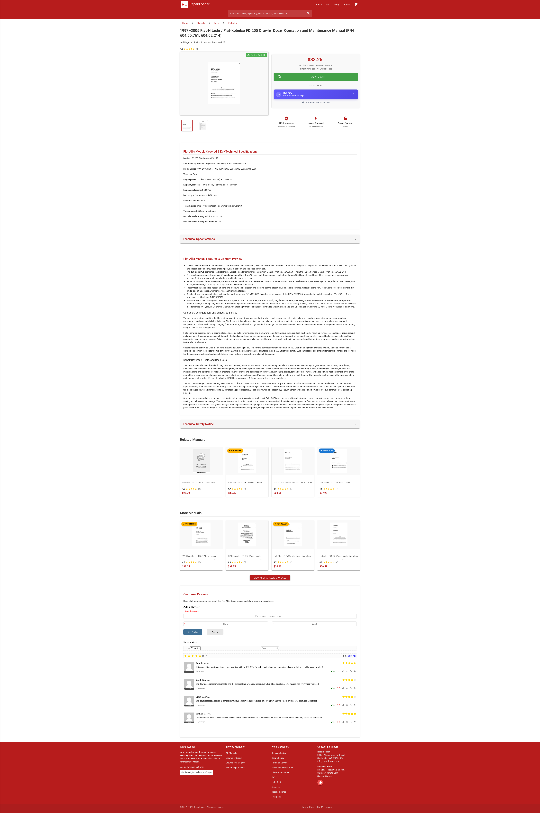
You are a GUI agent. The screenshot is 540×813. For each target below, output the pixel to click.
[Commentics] (270, 669)
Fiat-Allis (232, 23)
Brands (319, 4)
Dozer (216, 23)
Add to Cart (302, 77)
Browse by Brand (233, 758)
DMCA (320, 807)
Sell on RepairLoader (235, 767)
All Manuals (231, 753)
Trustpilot (276, 797)
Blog (336, 4)
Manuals (201, 23)
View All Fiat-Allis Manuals (270, 578)
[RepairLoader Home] (195, 4)
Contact (346, 4)
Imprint (329, 807)
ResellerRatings (279, 792)
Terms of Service (279, 762)
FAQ (328, 4)
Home (185, 23)
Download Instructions (282, 767)
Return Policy (278, 758)
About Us (276, 787)
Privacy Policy (308, 807)
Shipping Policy (279, 753)
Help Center (277, 782)
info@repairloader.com (328, 761)
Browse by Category (235, 762)
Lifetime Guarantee (280, 772)
